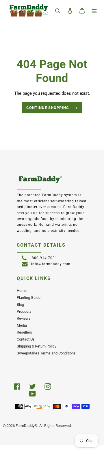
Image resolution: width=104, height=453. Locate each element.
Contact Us (26, 339)
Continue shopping (47, 107)
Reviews (24, 318)
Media (22, 325)
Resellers (24, 332)
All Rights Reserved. (55, 425)
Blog (20, 304)
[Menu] (94, 10)
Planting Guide (28, 297)
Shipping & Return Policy (36, 346)
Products (24, 311)
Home (22, 290)
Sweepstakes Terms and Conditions (46, 353)
